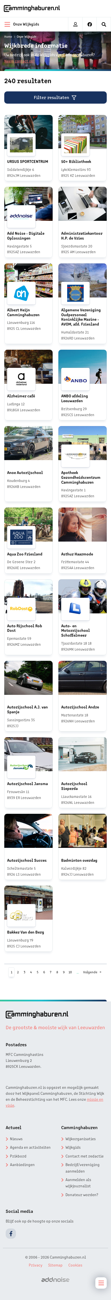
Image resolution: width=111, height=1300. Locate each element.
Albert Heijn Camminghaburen (23, 312)
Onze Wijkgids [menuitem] (26, 24)
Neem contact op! (19, 61)
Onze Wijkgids (26, 36)
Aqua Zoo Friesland (24, 554)
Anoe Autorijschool (25, 472)
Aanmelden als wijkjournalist (78, 1182)
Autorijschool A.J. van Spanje (27, 709)
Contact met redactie (84, 1156)
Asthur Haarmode (77, 554)
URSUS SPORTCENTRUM (27, 161)
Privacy (35, 1265)
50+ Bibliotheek (76, 161)
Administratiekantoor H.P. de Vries (81, 235)
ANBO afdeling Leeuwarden (74, 398)
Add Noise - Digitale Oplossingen (25, 235)
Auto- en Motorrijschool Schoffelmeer (75, 630)
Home (8, 36)
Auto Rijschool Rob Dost (24, 628)
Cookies (75, 1265)
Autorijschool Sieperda (74, 786)
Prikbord (18, 1156)
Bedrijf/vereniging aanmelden (82, 1167)
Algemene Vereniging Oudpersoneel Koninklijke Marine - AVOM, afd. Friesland (81, 317)
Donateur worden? (81, 1194)
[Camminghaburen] (31, 8)
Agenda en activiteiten (30, 1147)
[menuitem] (104, 24)
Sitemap (55, 1265)
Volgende (90, 971)
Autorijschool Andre (80, 707)
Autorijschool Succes (27, 860)
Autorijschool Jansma (27, 783)
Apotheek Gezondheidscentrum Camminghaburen (80, 477)
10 (70, 971)
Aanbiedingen (22, 1164)
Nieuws (16, 1138)
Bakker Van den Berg (25, 932)
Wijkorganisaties (80, 1138)
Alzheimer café (21, 396)
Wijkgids (73, 1147)
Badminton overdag (79, 860)
